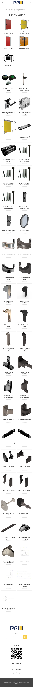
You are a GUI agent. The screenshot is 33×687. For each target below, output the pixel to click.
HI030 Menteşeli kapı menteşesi (8, 160)
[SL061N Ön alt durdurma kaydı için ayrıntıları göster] (8, 386)
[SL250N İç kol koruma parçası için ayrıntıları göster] (8, 528)
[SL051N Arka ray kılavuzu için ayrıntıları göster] (24, 362)
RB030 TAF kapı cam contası (24, 585)
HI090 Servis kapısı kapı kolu (8, 113)
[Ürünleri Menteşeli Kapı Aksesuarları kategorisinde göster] (8, 24)
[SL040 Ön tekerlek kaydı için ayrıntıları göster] (8, 339)
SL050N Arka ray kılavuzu (8, 372)
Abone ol (25, 637)
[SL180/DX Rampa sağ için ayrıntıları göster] (8, 433)
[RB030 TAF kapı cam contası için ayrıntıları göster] (24, 575)
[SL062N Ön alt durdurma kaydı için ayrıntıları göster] (24, 386)
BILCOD (16, 684)
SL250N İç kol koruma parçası (8, 538)
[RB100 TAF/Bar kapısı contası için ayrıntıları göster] (8, 598)
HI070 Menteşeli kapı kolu (8, 89)
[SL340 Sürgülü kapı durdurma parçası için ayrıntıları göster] (24, 528)
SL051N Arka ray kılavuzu (24, 372)
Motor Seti (8, 65)
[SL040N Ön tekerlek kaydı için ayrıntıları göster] (24, 339)
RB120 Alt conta (8, 584)
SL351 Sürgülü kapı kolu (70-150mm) (24, 89)
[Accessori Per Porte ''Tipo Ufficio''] (8, 103)
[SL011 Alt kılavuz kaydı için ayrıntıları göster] (24, 244)
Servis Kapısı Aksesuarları (8, 49)
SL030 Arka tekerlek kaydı (8, 325)
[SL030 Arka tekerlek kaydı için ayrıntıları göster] (8, 315)
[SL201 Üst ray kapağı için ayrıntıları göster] (24, 480)
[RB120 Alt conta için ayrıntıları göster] (8, 575)
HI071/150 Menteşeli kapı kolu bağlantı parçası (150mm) (8, 208)
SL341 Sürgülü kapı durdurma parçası (8, 561)
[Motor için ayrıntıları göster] (8, 126)
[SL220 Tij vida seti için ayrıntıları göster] (8, 504)
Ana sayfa (9, 9)
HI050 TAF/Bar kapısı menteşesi (25, 113)
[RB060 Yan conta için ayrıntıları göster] (24, 551)
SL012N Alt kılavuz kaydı (24, 278)
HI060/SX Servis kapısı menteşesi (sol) (8, 231)
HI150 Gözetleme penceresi (24, 231)
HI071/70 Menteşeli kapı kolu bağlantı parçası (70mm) (24, 161)
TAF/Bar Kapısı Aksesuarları (24, 49)
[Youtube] (16, 672)
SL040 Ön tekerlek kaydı (8, 349)
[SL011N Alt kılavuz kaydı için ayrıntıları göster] (8, 268)
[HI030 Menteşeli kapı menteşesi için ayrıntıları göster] (8, 150)
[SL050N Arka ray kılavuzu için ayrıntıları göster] (8, 362)
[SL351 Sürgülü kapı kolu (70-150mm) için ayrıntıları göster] (24, 79)
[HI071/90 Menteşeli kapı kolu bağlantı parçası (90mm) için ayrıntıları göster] (8, 173)
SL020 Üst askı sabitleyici (8, 302)
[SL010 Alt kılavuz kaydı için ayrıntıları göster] (8, 244)
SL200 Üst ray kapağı (8, 490)
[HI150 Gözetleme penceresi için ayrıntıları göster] (24, 221)
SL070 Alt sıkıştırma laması (8, 420)
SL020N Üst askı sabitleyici (24, 302)
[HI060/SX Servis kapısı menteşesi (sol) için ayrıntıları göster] (8, 221)
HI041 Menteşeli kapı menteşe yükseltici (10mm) (24, 137)
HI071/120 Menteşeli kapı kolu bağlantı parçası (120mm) (24, 185)
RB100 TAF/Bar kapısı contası (8, 609)
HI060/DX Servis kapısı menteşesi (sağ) (24, 207)
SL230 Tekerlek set (24, 514)
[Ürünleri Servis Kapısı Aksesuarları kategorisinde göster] (8, 41)
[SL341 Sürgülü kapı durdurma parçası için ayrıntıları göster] (8, 551)
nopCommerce (19, 681)
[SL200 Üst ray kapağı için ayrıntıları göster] (8, 480)
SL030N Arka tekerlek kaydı (24, 325)
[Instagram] (19, 672)
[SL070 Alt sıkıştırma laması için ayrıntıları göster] (8, 410)
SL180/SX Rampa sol (24, 443)
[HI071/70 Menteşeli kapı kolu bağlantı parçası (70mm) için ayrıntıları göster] (24, 150)
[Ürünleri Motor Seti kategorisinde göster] (8, 58)
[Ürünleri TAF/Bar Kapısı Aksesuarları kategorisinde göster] (24, 41)
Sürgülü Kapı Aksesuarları (24, 32)
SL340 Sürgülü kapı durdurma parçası (24, 538)
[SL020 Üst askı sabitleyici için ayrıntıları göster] (8, 291)
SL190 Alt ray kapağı (8, 466)
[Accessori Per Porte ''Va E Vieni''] (24, 103)
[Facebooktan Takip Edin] (13, 672)
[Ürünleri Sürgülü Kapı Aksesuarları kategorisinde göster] (24, 24)
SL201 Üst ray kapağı (24, 490)
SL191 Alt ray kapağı (24, 466)
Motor (8, 136)
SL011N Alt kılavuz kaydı (8, 278)
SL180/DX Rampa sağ (8, 443)
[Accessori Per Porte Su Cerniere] (8, 79)
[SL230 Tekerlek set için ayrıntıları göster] (24, 504)
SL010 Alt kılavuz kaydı (8, 254)
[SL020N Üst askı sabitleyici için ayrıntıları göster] (24, 291)
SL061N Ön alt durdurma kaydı (8, 396)
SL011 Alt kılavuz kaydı (24, 254)
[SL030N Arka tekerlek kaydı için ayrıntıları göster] (24, 315)
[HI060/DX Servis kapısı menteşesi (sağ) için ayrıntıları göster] (24, 197)
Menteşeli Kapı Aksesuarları (8, 32)
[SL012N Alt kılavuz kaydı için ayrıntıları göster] (24, 268)
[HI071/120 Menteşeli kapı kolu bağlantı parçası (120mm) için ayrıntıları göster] (24, 173)
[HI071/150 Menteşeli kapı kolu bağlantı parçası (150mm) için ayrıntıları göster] (8, 197)
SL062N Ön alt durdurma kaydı (24, 396)
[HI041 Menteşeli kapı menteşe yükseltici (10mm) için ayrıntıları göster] (24, 126)
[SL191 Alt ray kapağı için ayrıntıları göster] (24, 457)
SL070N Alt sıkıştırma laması (24, 420)
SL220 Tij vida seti (8, 514)
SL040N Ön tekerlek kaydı (24, 349)
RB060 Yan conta (24, 561)
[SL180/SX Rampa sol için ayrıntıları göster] (24, 433)
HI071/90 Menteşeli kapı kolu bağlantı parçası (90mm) (8, 185)
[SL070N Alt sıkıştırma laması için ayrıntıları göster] (24, 410)
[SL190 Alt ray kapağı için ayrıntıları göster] (8, 457)
